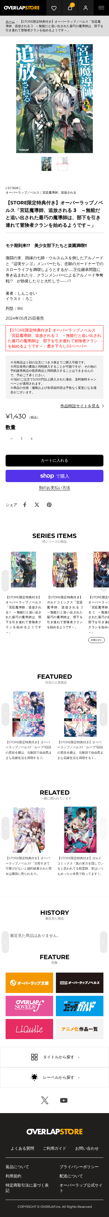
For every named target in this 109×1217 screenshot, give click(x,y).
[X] (45, 1100)
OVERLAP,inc (51, 1207)
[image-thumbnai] (46, 164)
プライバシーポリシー (79, 1166)
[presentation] (6, 714)
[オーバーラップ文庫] (29, 983)
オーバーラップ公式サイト (81, 1188)
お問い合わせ (87, 1148)
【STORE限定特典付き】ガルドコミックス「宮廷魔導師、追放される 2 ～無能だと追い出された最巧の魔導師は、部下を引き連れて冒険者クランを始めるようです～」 (66, 612)
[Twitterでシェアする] (37, 505)
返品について (17, 1166)
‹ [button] (5, 580)
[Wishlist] (54, 7)
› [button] (104, 580)
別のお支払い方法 (54, 488)
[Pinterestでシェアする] (49, 505)
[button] (54, 460)
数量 (11, 427)
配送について (71, 1176)
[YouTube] (64, 1100)
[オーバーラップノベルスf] (29, 1006)
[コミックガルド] (79, 1006)
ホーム (10, 21)
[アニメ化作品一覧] (79, 1029)
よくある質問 (22, 1148)
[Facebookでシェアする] (24, 505)
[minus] (11, 438)
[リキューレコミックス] (29, 1029)
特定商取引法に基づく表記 (27, 1188)
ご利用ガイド (54, 1148)
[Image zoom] (54, 98)
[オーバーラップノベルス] (79, 983)
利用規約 (13, 1176)
